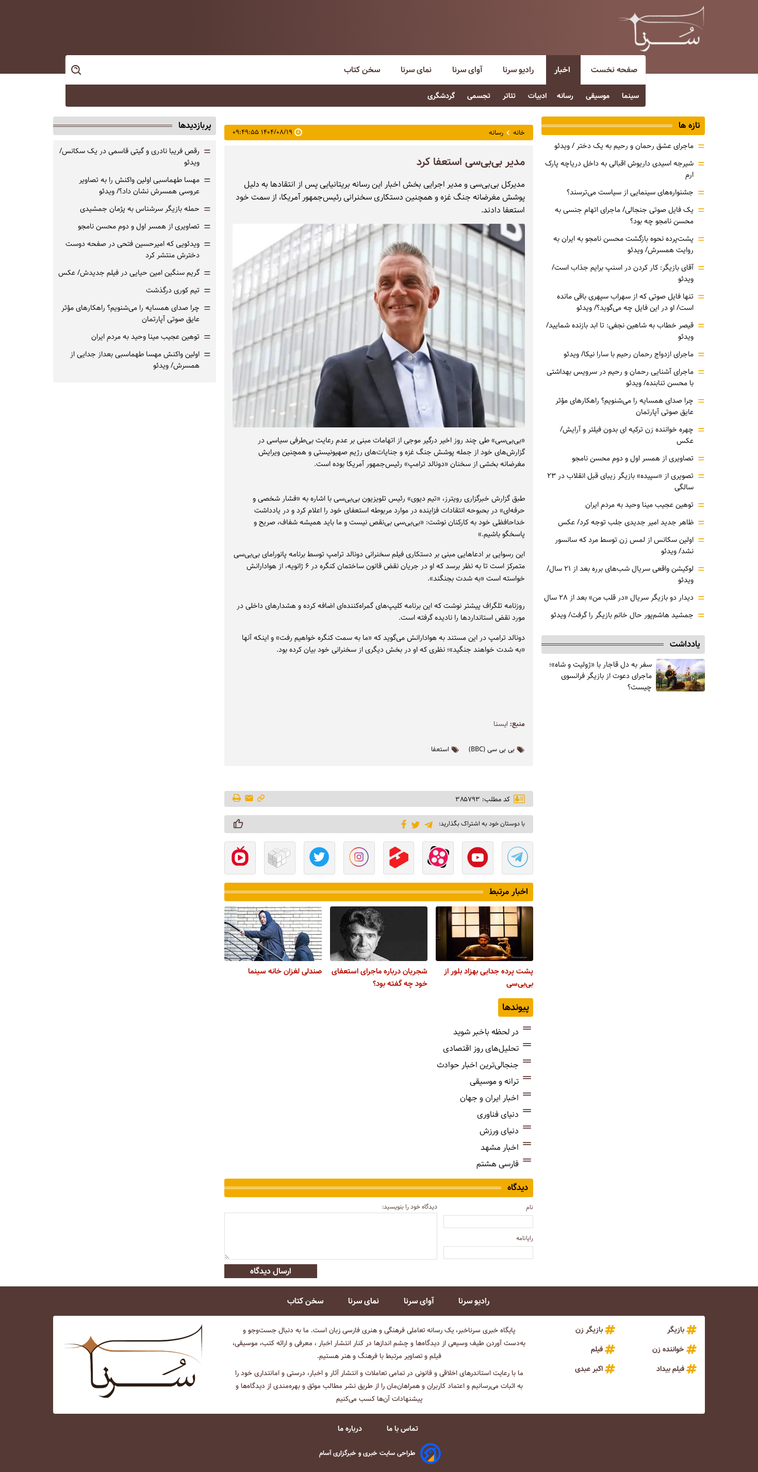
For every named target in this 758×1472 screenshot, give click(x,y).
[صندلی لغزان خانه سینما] (273, 933)
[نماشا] (240, 859)
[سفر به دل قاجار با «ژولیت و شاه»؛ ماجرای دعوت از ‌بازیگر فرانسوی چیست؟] (680, 675)
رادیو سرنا (519, 69)
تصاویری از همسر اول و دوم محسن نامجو (633, 458)
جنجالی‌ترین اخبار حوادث (478, 1064)
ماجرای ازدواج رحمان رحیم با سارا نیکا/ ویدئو (629, 354)
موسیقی (599, 96)
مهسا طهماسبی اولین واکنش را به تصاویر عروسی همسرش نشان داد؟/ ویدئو (139, 185)
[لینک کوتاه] (261, 799)
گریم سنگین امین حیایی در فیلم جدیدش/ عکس (129, 272)
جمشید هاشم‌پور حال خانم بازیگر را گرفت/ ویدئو (622, 615)
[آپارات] (438, 859)
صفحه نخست (614, 69)
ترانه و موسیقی (494, 1081)
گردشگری (442, 96)
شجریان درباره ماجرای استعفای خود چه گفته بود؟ (379, 977)
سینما (631, 96)
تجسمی (479, 96)
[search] (77, 70)
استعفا (440, 750)
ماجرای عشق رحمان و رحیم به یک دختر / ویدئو (624, 146)
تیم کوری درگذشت (173, 290)
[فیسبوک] (402, 823)
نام (529, 1207)
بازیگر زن (589, 1329)
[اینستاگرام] (359, 859)
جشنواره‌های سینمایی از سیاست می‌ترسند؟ (630, 192)
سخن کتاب (363, 69)
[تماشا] (399, 859)
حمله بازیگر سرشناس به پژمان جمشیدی (140, 208)
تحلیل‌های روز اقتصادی (481, 1048)
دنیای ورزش (499, 1130)
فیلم (597, 1349)
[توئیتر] (414, 824)
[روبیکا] (280, 859)
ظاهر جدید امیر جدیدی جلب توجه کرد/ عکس (626, 522)
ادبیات (537, 96)
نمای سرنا (417, 69)
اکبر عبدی (589, 1369)
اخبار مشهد (500, 1147)
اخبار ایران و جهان (489, 1097)
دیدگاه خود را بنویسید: (409, 1207)
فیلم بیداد (670, 1369)
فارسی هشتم (497, 1163)
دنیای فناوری (498, 1114)
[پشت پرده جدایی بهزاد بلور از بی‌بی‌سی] (484, 933)
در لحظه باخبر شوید (486, 1032)
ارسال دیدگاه (270, 1271)
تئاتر (510, 96)
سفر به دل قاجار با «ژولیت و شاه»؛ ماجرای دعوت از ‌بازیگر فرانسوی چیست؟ (600, 676)
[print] (237, 798)
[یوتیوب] (478, 859)
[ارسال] (249, 798)
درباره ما (351, 1428)
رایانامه (524, 1238)
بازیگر (675, 1329)
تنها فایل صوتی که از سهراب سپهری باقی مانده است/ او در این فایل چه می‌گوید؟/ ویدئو (625, 302)
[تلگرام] (427, 823)
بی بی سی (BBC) (492, 750)
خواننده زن (668, 1349)
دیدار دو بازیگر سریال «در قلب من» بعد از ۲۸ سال (619, 597)
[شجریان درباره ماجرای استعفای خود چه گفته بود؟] (378, 933)
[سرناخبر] (661, 28)
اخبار (563, 69)
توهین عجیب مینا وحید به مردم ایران (639, 504)
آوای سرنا (468, 69)
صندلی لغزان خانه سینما (285, 971)
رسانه (566, 96)
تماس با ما (403, 1428)
